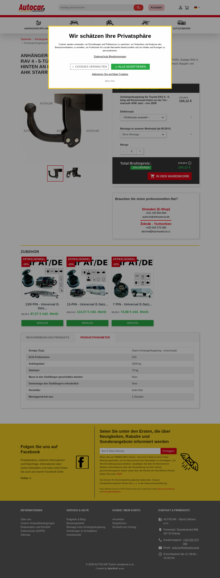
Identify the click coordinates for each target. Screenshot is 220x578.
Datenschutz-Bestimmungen (110, 56)
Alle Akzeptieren (130, 66)
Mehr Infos (110, 81)
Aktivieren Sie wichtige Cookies (110, 74)
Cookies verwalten (89, 66)
